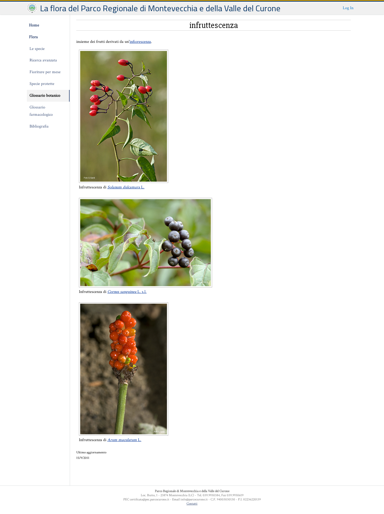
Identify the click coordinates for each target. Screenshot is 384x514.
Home (34, 25)
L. (125, 187)
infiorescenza (140, 41)
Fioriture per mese (45, 72)
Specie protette (42, 83)
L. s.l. (127, 291)
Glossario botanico (45, 95)
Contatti (192, 503)
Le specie (37, 48)
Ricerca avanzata (43, 60)
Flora (33, 37)
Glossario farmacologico (41, 111)
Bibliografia (39, 126)
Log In (348, 8)
